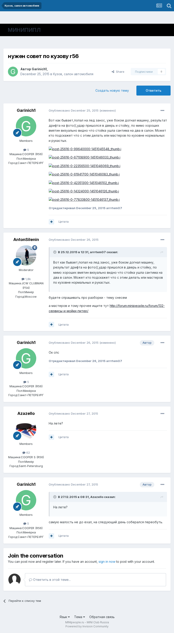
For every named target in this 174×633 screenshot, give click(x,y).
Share (119, 71)
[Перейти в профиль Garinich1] (13, 72)
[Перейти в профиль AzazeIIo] (26, 429)
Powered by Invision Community (87, 626)
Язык (64, 617)
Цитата (63, 221)
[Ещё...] (162, 110)
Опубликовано (74, 110)
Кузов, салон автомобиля (73, 74)
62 (27, 452)
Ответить (153, 90)
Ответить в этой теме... (51, 580)
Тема (78, 617)
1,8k (27, 279)
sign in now (107, 561)
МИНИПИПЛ (24, 30)
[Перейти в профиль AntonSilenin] (26, 255)
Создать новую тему (112, 90)
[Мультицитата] (51, 221)
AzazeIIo (26, 413)
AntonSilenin (26, 239)
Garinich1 (39, 69)
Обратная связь (102, 617)
